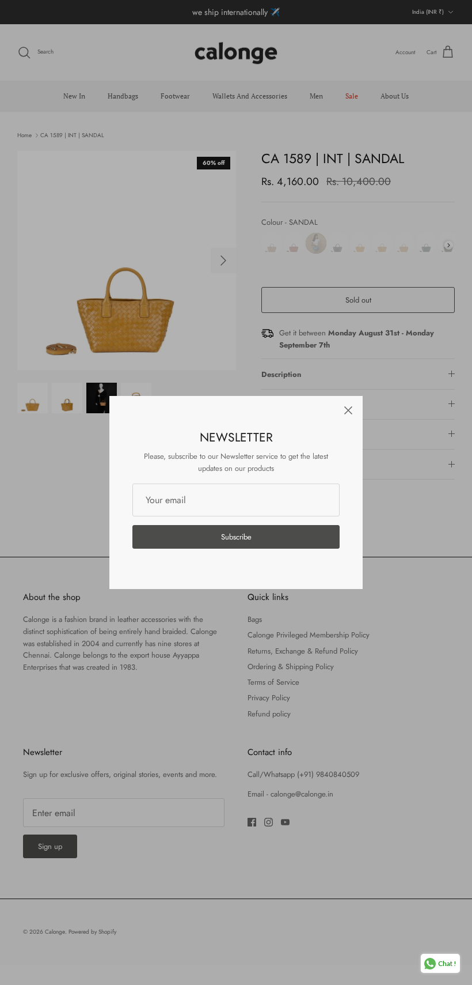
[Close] (348, 410)
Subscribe (236, 536)
